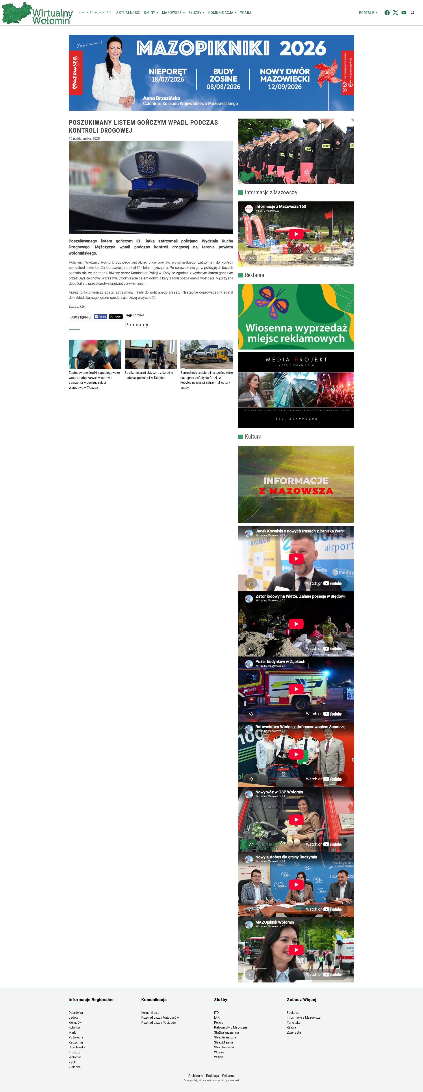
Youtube (403, 12)
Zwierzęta (294, 1032)
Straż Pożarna (224, 1047)
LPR (217, 1017)
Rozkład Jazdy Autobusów (160, 1017)
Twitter (395, 12)
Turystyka (294, 1022)
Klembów (75, 1022)
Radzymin (76, 1042)
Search (412, 12)
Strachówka (77, 1047)
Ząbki (72, 1062)
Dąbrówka (76, 1012)
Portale (366, 12)
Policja (218, 1022)
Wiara (246, 12)
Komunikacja (221, 12)
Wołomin (75, 1057)
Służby (195, 12)
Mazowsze (172, 12)
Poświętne (76, 1037)
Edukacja (293, 1012)
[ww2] (296, 317)
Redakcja (212, 1075)
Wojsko (219, 1052)
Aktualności (128, 12)
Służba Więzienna (226, 1032)
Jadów (73, 1017)
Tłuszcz (74, 1052)
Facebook (387, 12)
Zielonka (75, 1067)
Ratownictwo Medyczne (231, 1027)
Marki (72, 1032)
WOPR (218, 1057)
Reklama (228, 1075)
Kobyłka (138, 315)
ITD (216, 1012)
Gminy (149, 12)
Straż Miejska (223, 1042)
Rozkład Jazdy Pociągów (158, 1022)
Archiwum (195, 1075)
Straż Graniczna (225, 1037)
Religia (291, 1027)
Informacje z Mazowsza (304, 1017)
